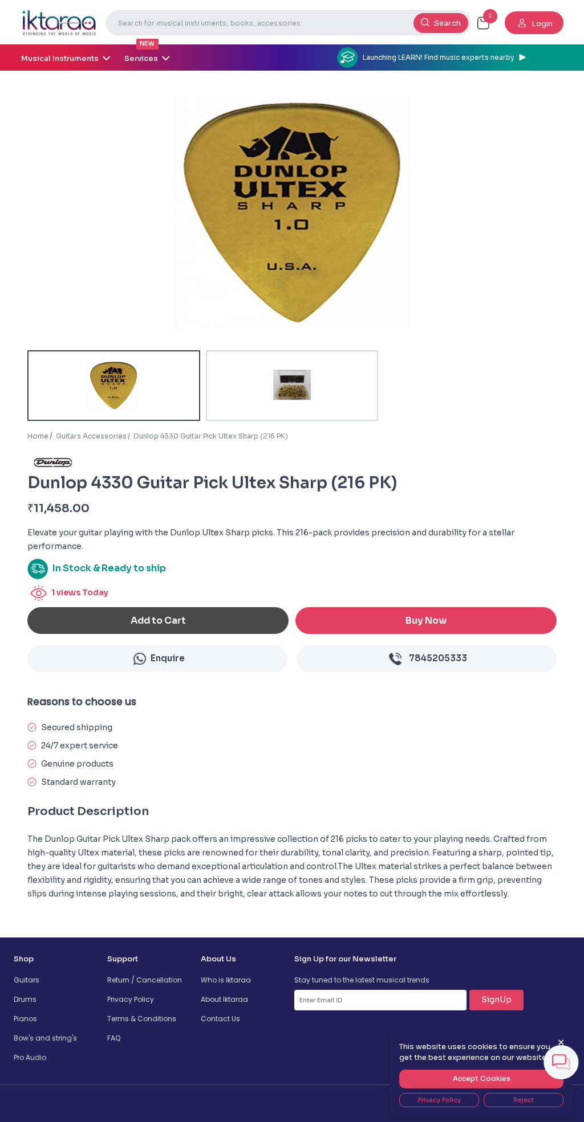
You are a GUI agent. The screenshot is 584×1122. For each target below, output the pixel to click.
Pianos (25, 1018)
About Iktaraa (224, 999)
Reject (523, 1100)
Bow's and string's (45, 1038)
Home (37, 436)
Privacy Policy (130, 999)
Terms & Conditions (141, 1018)
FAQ (113, 1038)
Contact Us (220, 1018)
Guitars (26, 980)
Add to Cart (158, 620)
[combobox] (288, 22)
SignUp (496, 999)
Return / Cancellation (144, 980)
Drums (25, 999)
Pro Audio (30, 1057)
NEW (147, 43)
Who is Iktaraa (226, 980)
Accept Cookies (481, 1078)
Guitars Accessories (91, 436)
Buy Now (426, 620)
